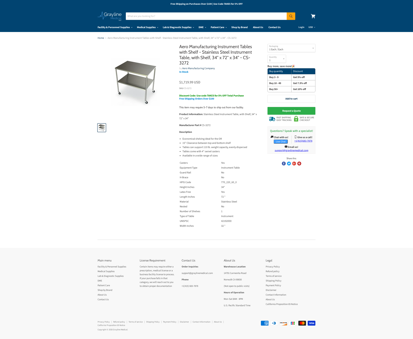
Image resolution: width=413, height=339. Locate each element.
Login (301, 27)
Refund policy (272, 271)
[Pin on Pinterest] (299, 163)
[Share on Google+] (294, 163)
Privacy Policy (273, 266)
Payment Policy (273, 285)
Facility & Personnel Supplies (114, 27)
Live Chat (281, 141)
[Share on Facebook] (284, 163)
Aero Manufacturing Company (198, 68)
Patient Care (218, 27)
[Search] (291, 16)
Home (101, 38)
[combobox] (206, 16)
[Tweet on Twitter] (289, 163)
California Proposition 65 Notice (282, 304)
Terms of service (274, 276)
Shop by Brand (239, 27)
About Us (258, 27)
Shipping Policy (273, 280)
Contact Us (274, 27)
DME (201, 27)
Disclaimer (271, 290)
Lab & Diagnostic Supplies (177, 27)
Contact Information (276, 295)
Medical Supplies (146, 27)
